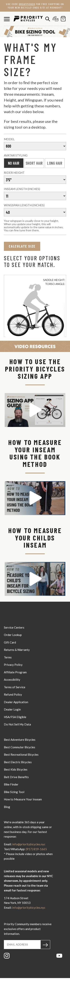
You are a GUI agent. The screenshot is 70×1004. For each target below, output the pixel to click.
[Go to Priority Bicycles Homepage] (28, 18)
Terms (8, 657)
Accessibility (12, 679)
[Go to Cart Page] (62, 18)
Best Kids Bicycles (15, 769)
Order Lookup (13, 635)
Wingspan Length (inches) (24, 205)
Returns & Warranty (17, 649)
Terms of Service (14, 687)
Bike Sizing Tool (14, 792)
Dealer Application (16, 702)
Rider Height (14, 172)
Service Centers (14, 627)
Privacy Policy (13, 664)
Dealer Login (12, 709)
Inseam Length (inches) (22, 189)
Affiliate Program (15, 672)
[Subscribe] (45, 944)
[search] (47, 18)
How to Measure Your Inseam (23, 799)
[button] (35, 410)
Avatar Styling (15, 155)
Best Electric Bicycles (18, 762)
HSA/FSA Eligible (15, 717)
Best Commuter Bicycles (19, 747)
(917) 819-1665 (36, 849)
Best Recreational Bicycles (21, 754)
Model (9, 139)
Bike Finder (11, 784)
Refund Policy (13, 694)
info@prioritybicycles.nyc (28, 844)
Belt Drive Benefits (16, 777)
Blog (7, 807)
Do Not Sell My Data (17, 724)
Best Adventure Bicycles (19, 739)
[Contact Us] (54, 19)
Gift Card (10, 642)
